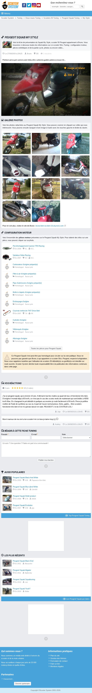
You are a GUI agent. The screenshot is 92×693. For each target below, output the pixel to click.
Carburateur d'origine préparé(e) (25, 264)
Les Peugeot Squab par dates (77, 599)
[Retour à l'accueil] (11, 6)
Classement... (8, 679)
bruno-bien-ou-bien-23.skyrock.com (50, 226)
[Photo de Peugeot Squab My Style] (46, 153)
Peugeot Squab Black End (23, 561)
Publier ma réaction (46, 460)
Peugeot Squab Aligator (22, 570)
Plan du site (55, 656)
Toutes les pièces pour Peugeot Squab (46, 348)
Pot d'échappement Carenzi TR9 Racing (28, 246)
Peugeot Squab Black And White (25, 477)
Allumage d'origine (20, 338)
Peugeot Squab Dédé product (24, 496)
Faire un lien (55, 664)
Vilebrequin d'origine (20, 329)
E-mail (35, 434)
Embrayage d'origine (21, 301)
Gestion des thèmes (58, 658)
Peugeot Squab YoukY (21, 589)
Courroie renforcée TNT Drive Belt (26, 311)
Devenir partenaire (22, 684)
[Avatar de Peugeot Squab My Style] (16, 153)
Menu (7, 13)
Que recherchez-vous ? (63, 2)
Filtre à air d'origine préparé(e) (24, 274)
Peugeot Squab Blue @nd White (25, 487)
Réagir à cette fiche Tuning (20, 430)
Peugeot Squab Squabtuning (24, 579)
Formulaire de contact (58, 661)
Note (64, 434)
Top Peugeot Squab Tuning (79, 515)
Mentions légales (57, 666)
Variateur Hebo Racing (21, 255)
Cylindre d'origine (19, 320)
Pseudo (4, 434)
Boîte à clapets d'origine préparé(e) (26, 292)
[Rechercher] (82, 6)
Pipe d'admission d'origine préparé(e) (27, 283)
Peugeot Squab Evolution (22, 505)
